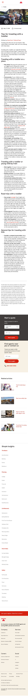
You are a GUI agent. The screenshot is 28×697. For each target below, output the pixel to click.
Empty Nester (5, 542)
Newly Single (5, 535)
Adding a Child (5, 524)
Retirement (4, 499)
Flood (3, 582)
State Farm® (14, 40)
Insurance (4, 491)
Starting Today (5, 564)
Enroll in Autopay (18, 641)
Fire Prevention (5, 578)
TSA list (12, 97)
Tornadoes (4, 593)
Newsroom (3, 638)
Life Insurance (5, 495)
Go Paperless (17, 644)
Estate (3, 480)
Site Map (18, 676)
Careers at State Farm (5, 656)
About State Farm (4, 635)
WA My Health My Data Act (6, 680)
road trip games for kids (12, 222)
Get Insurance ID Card (19, 647)
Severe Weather (5, 589)
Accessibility (11, 676)
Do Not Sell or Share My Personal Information (9, 685)
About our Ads (4, 673)
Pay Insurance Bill (18, 638)
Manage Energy (5, 557)
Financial (4, 484)
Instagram (17, 662)
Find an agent (11, 361)
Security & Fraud (19, 673)
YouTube (16, 668)
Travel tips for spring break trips (21, 426)
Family (3, 462)
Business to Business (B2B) (6, 641)
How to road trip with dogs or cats (20, 412)
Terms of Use (3, 676)
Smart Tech (4, 560)
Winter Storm (5, 600)
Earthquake (4, 574)
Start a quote (11, 337)
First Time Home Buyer (7, 520)
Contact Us (3, 632)
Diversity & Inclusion (5, 659)
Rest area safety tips (21, 398)
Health (3, 487)
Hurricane (4, 586)
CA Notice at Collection (5, 682)
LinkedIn (16, 665)
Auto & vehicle (5, 455)
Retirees (2, 662)
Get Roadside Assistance (20, 635)
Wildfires (4, 597)
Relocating (4, 539)
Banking (3, 458)
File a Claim (17, 632)
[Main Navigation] (2, 2)
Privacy (10, 673)
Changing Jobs (5, 528)
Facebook (17, 656)
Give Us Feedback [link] (4, 644)
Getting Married (5, 516)
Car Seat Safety (5, 553)
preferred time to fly (9, 108)
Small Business (5, 502)
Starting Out (4, 513)
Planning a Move (5, 531)
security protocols (15, 69)
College (3, 476)
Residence (4, 466)
